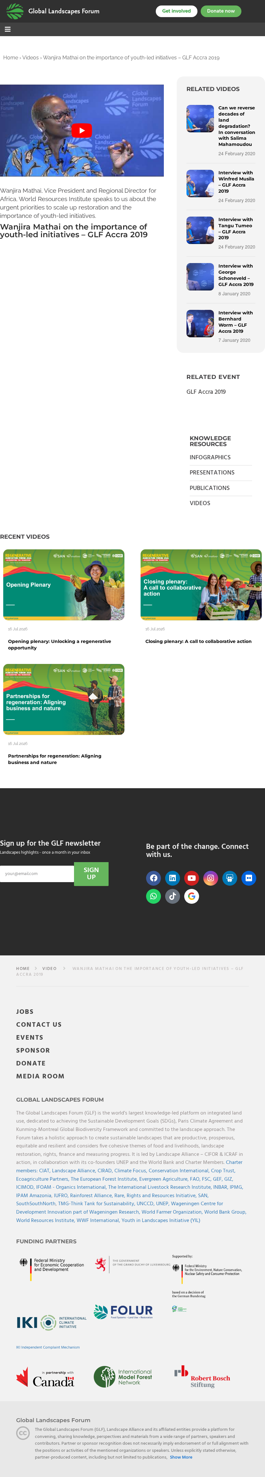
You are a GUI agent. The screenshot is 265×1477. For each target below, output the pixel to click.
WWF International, (99, 1221)
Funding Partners (46, 1241)
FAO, (196, 1179)
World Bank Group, (225, 1212)
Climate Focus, (131, 1171)
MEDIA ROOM (40, 1076)
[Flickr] (248, 878)
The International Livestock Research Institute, (160, 1187)
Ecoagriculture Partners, (43, 1179)
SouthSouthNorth (36, 1204)
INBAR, (221, 1187)
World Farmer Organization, (173, 1212)
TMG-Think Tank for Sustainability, (97, 1204)
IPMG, (236, 1187)
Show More (181, 1457)
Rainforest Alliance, (92, 1196)
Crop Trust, (223, 1171)
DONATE (31, 1063)
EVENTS (30, 1038)
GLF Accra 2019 (206, 392)
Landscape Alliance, (75, 1171)
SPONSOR (33, 1050)
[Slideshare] (229, 878)
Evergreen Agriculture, (164, 1179)
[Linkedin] (172, 878)
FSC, (207, 1179)
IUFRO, (62, 1196)
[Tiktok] (172, 896)
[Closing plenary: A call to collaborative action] (201, 585)
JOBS (25, 1012)
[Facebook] (153, 878)
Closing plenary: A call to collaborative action (198, 641)
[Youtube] (191, 878)
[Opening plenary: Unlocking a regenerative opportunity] (63, 585)
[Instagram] (210, 878)
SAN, (203, 1196)
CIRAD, (106, 1171)
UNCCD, (146, 1204)
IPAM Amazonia (33, 1196)
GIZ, (228, 1179)
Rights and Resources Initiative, (162, 1196)
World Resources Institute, (46, 1221)
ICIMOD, (26, 1187)
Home (10, 58)
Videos (30, 58)
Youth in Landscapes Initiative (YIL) (161, 1221)
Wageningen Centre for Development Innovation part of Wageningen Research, (119, 1208)
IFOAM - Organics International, (72, 1187)
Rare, (120, 1196)
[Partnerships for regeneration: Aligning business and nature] (63, 699)
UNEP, (163, 1204)
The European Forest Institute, (105, 1179)
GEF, (218, 1179)
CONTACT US (39, 1025)
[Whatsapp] (153, 896)
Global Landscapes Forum (64, 11)
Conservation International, (180, 1171)
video (49, 968)
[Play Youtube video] (82, 131)
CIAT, (45, 1171)
